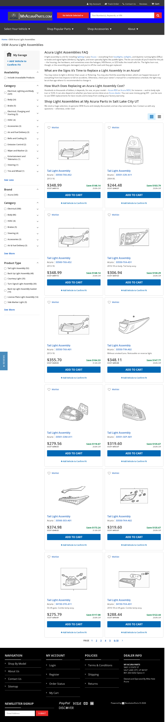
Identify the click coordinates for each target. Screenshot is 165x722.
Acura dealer (115, 93)
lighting (80, 56)
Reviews (143, 3)
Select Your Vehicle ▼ (17, 29)
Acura (93, 56)
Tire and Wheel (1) (16, 171)
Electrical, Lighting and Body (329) (21, 92)
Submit (42, 713)
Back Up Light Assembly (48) (21, 273)
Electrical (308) (14, 208)
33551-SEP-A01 (124, 436)
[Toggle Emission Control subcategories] (37, 145)
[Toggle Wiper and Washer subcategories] (37, 151)
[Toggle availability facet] (37, 72)
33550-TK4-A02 (124, 520)
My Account (94, 3)
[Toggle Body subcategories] (37, 100)
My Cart (54, 693)
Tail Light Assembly (58, 171)
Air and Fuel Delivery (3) (18, 132)
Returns (93, 683)
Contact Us (130, 3)
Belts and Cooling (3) (17, 138)
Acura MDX (126, 90)
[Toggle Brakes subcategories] (37, 227)
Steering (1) (13, 164)
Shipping (93, 674)
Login (52, 665)
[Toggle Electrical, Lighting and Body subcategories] (37, 93)
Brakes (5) (12, 227)
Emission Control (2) (17, 144)
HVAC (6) (12, 221)
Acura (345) (13, 194)
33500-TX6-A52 (64, 262)
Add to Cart (73, 195)
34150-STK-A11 (64, 604)
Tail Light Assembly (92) (18, 268)
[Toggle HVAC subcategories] (37, 120)
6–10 (116, 640)
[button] (4, 361)
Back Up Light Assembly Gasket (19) (22, 290)
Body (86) (12, 214)
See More (9, 253)
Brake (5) (12, 105)
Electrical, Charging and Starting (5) (18, 113)
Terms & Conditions (100, 665)
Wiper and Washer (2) (17, 150)
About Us (13, 671)
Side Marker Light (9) (17, 302)
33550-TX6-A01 (64, 349)
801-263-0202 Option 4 (134, 672)
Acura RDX (113, 90)
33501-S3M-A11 (64, 436)
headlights (118, 56)
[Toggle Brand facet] (37, 189)
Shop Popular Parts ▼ (60, 29)
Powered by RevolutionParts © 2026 (128, 703)
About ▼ (133, 29)
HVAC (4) (12, 120)
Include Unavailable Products (21, 77)
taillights (127, 56)
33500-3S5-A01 (64, 520)
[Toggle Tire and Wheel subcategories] (37, 171)
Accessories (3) (14, 126)
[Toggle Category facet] (37, 86)
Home (4, 39)
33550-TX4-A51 (124, 262)
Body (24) (12, 99)
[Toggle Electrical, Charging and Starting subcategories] (37, 113)
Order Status (57, 683)
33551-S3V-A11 (124, 174)
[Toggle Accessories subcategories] (37, 126)
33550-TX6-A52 (64, 174)
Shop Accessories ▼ (99, 29)
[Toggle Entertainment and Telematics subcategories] (37, 158)
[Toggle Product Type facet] (37, 263)
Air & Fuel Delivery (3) (17, 245)
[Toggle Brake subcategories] (37, 106)
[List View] (159, 116)
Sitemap (13, 686)
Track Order (113, 3)
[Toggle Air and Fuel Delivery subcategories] (37, 132)
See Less (9, 179)
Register (54, 674)
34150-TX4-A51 (124, 604)
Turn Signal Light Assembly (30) (22, 283)
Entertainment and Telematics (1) (16, 158)
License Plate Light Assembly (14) (23, 297)
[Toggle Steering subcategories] (37, 165)
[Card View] (151, 116)
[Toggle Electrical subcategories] (37, 209)
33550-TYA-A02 (124, 349)
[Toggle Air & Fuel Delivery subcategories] (37, 246)
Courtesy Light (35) (16, 278)
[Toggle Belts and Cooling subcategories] (37, 138)
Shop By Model (17, 663)
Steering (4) (13, 233)
